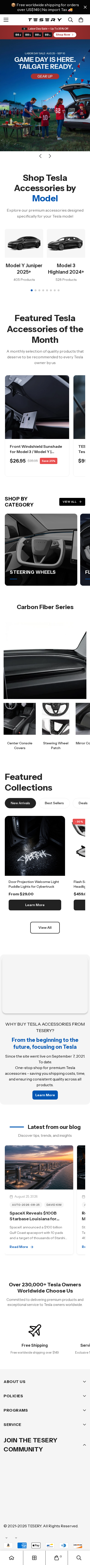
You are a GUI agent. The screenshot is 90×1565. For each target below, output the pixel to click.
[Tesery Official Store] (45, 20)
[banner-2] (56, 719)
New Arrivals (20, 803)
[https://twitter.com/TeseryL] (52, 1497)
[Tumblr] (67, 1497)
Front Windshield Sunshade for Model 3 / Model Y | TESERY (36, 451)
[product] (11, 1558)
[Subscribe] (81, 1484)
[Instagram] (38, 1497)
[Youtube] (9, 1511)
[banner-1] (20, 719)
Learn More (35, 905)
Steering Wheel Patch (55, 745)
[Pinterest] (9, 1497)
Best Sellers (54, 803)
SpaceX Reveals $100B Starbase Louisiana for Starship (33, 1218)
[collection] (34, 1557)
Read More (19, 1247)
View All (70, 501)
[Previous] (40, 156)
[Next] (50, 156)
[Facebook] (24, 1497)
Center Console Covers (19, 745)
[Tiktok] (24, 1511)
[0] (80, 19)
